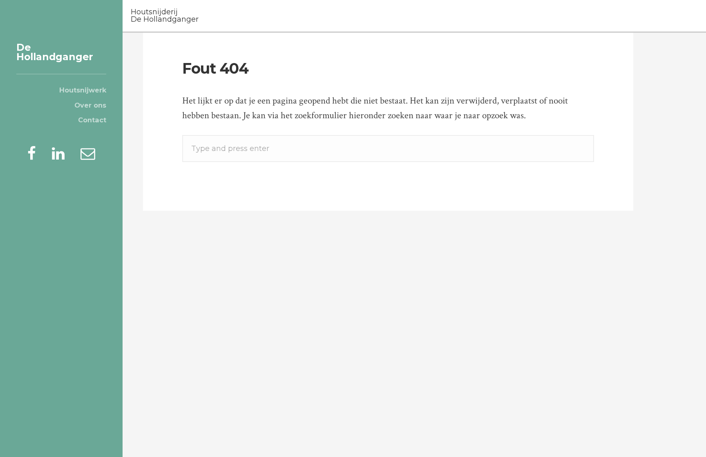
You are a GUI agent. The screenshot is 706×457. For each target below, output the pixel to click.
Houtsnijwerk (82, 90)
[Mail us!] (88, 154)
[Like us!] (32, 154)
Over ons (90, 105)
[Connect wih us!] (58, 154)
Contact (92, 120)
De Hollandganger (54, 52)
